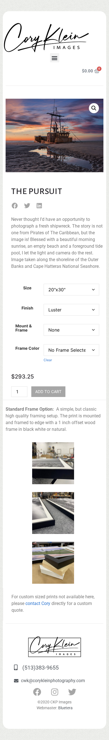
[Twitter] (72, 692)
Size (27, 288)
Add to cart (48, 391)
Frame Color (27, 348)
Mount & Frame (23, 328)
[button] (54, 57)
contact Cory (37, 603)
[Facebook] (37, 692)
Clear (48, 360)
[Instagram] (54, 692)
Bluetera (65, 708)
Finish (27, 308)
